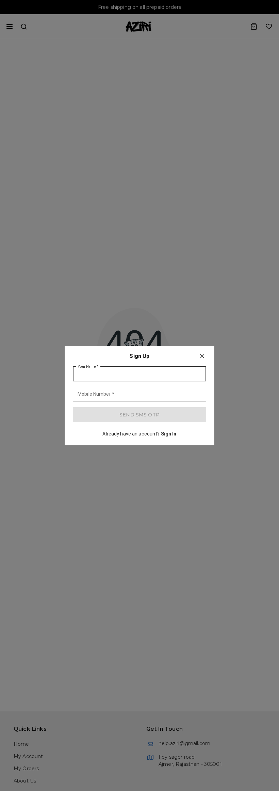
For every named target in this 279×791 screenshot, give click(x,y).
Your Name (88, 366)
